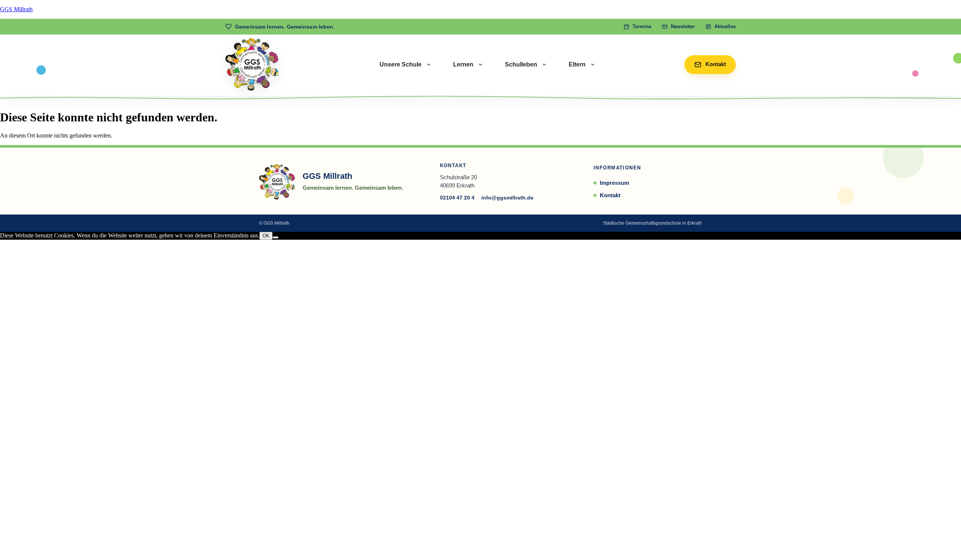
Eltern (577, 64)
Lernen (463, 64)
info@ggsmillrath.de (507, 198)
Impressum (614, 183)
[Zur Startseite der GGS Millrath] (252, 64)
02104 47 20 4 (457, 198)
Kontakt (610, 195)
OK (266, 236)
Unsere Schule (401, 64)
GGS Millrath (16, 9)
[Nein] (276, 237)
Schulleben (521, 64)
